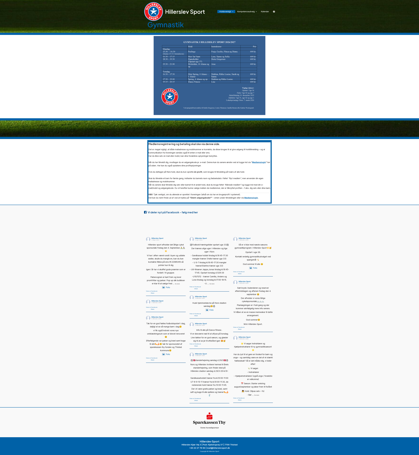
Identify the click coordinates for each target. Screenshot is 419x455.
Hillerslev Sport (185, 11)
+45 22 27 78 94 (197, 448)
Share (152, 293)
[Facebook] (274, 12)
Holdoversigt (225, 11)
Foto (168, 287)
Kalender (265, 11)
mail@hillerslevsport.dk (218, 448)
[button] (232, 11)
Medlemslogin (259, 162)
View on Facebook (151, 291)
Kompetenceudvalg (246, 11)
